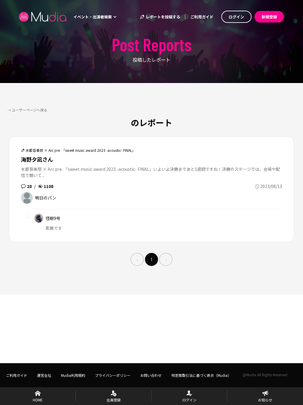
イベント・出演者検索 (93, 17)
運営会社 (44, 375)
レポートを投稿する (162, 17)
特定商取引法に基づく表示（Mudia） (201, 375)
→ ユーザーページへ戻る (27, 109)
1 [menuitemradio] (151, 259)
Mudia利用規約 (73, 375)
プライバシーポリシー (112, 375)
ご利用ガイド (201, 17)
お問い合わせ (151, 375)
